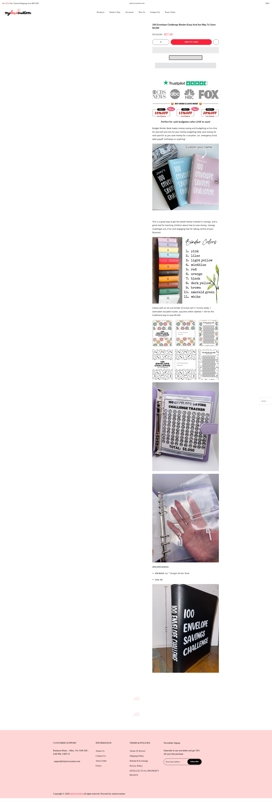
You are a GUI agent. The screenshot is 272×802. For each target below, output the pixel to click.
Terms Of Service (137, 751)
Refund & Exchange (139, 761)
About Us (100, 751)
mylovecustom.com (136, 3)
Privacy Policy (136, 766)
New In (142, 12)
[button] (185, 50)
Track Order (170, 12)
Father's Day (114, 12)
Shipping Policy (137, 756)
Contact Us (155, 12)
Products (100, 12)
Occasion (129, 12)
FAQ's (98, 766)
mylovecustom (118, 794)
